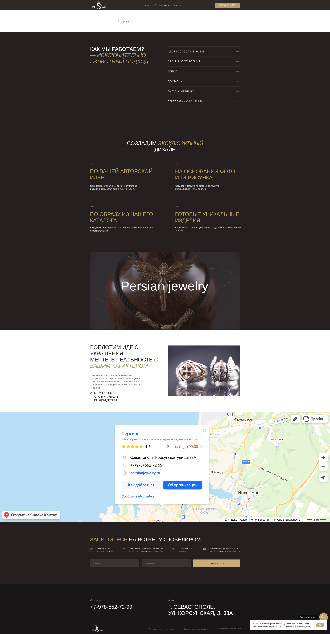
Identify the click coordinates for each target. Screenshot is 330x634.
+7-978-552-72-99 (111, 607)
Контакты (177, 5)
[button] (227, 5)
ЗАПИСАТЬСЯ (216, 563)
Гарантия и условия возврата (196, 629)
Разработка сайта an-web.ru (230, 629)
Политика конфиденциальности (161, 629)
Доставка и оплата (162, 5)
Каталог (146, 5)
